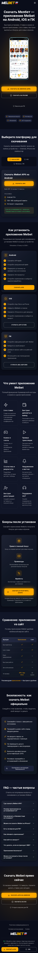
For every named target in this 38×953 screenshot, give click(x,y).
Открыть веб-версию (19, 364)
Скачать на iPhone (20, 95)
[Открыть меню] (35, 3)
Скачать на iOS (20, 901)
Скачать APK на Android (20, 895)
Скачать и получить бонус (20, 591)
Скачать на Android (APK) (20, 89)
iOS (29, 949)
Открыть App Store (19, 325)
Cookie (27, 929)
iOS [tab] (27, 159)
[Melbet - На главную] (10, 2)
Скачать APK (20, 183)
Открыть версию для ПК (20, 907)
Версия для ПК (20, 106)
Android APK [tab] (15, 159)
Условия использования (15, 929)
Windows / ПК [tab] (20, 164)
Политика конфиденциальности (19, 925)
